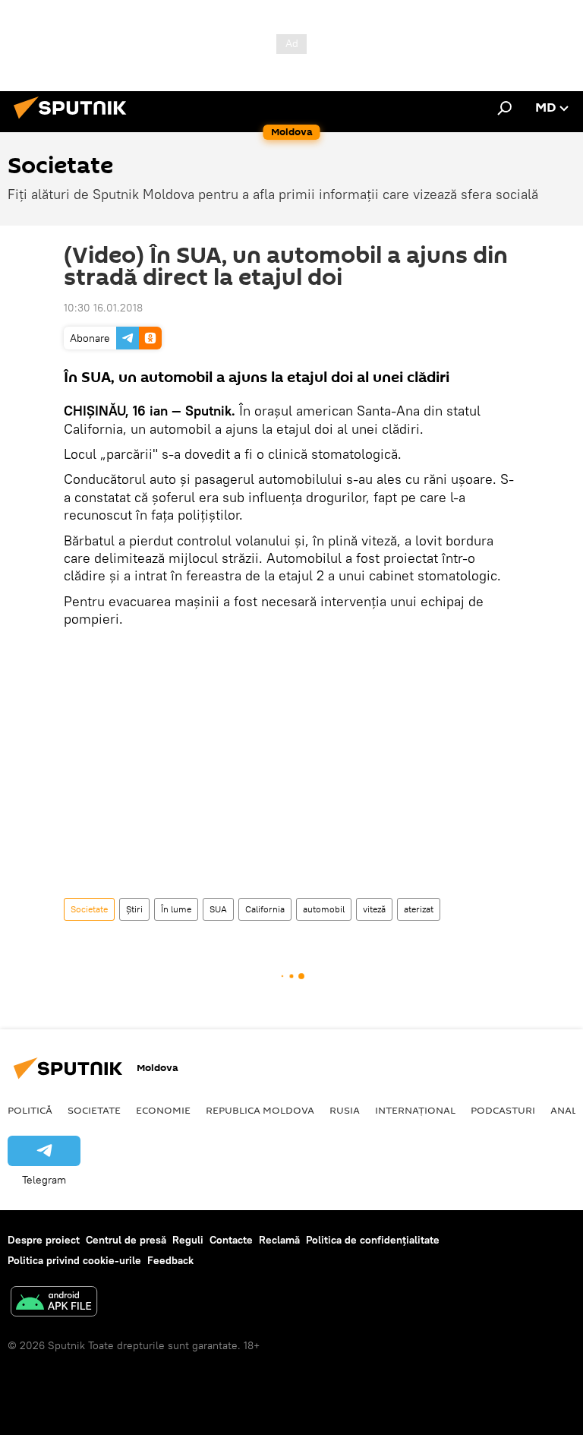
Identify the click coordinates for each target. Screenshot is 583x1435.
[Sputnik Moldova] (74, 121)
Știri (134, 909)
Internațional (415, 1110)
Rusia (344, 1110)
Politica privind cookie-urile (74, 1260)
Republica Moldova (260, 1110)
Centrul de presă (126, 1240)
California (265, 909)
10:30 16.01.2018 (103, 307)
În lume (176, 909)
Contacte (231, 1240)
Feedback (170, 1260)
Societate (89, 909)
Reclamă (279, 1240)
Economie (163, 1110)
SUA (218, 909)
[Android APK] (54, 1303)
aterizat (418, 909)
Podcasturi (503, 1110)
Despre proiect (44, 1240)
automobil (324, 909)
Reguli (187, 1240)
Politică (30, 1110)
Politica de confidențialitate (373, 1240)
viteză (374, 909)
